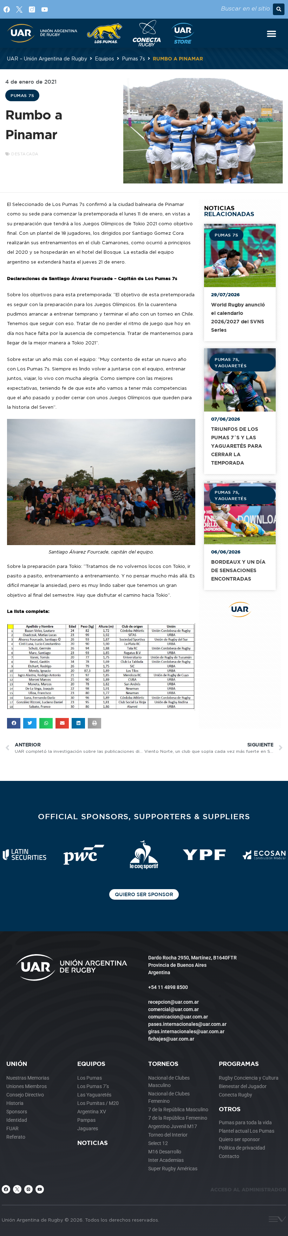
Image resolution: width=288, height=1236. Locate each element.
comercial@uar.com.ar (173, 1009)
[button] (278, 9)
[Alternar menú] (271, 33)
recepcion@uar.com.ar (173, 1002)
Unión (16, 1063)
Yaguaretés (231, 365)
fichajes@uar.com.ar (171, 1039)
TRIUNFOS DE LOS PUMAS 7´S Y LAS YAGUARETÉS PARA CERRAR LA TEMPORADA (236, 446)
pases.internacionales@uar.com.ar (187, 1024)
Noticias (92, 1142)
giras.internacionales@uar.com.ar (186, 1031)
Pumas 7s (133, 58)
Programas (239, 1063)
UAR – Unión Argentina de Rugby (47, 58)
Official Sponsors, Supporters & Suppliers (144, 816)
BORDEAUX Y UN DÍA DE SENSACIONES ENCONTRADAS (238, 570)
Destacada (25, 154)
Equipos (104, 58)
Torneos (163, 1063)
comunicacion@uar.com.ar (178, 1017)
